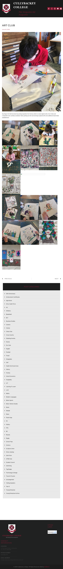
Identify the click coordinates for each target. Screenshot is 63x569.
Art (7, 307)
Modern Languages (11, 397)
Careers (8, 324)
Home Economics (10, 376)
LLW (7, 390)
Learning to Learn (11, 386)
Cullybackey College (24, 5)
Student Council (10, 462)
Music (7, 407)
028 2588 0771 (4, 554)
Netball (8, 410)
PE (7, 421)
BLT (7, 317)
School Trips (9, 441)
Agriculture (9, 300)
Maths (7, 393)
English (8, 348)
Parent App (9, 417)
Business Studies (10, 321)
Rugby (8, 438)
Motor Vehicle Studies (12, 403)
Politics (8, 424)
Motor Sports (9, 400)
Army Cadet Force (11, 304)
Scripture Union (10, 448)
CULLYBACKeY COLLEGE (11, 535)
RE (7, 431)
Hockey (8, 372)
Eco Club (8, 345)
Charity (8, 328)
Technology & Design (11, 472)
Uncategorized (10, 479)
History (8, 369)
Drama (8, 342)
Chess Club (9, 331)
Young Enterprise (10, 490)
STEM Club (9, 459)
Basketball (9, 314)
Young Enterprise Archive (12, 493)
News (7, 414)
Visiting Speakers (10, 483)
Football (8, 352)
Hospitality (9, 379)
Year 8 (8, 486)
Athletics (8, 310)
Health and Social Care (12, 366)
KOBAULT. (47, 566)
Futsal (7, 355)
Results (8, 434)
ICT (7, 383)
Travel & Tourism (10, 476)
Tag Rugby (9, 469)
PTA (7, 428)
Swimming (9, 465)
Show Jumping (10, 452)
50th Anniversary (10, 293)
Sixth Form (9, 455)
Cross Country (10, 335)
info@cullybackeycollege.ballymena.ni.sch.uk (12, 559)
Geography (9, 359)
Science (8, 445)
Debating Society (10, 338)
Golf (7, 362)
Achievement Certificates (13, 297)
